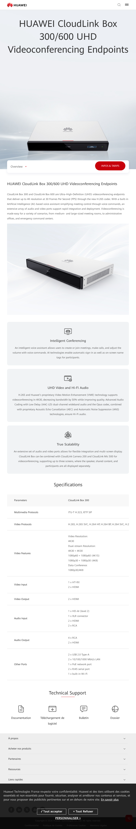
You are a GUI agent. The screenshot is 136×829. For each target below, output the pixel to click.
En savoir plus (110, 799)
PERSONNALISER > (68, 818)
